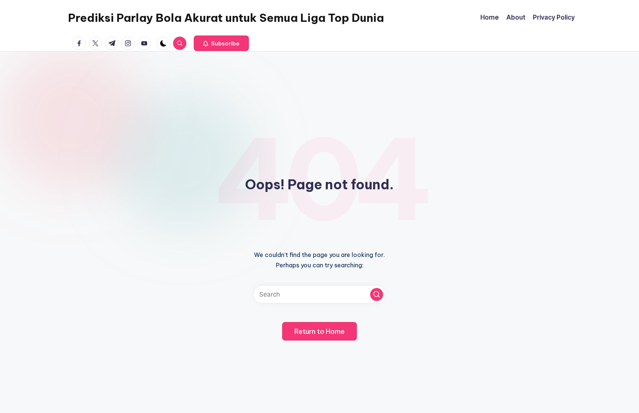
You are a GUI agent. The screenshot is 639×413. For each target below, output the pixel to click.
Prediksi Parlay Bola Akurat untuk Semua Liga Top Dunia (226, 18)
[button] (221, 43)
